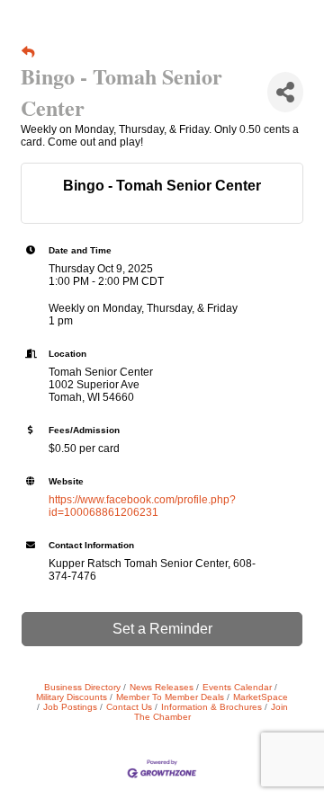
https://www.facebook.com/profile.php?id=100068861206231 (142, 506)
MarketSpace (260, 697)
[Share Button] (285, 92)
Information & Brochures (211, 707)
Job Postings (70, 707)
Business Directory (82, 687)
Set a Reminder (162, 628)
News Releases (162, 687)
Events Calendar (237, 687)
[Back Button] (28, 52)
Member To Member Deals (170, 697)
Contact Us (129, 707)
